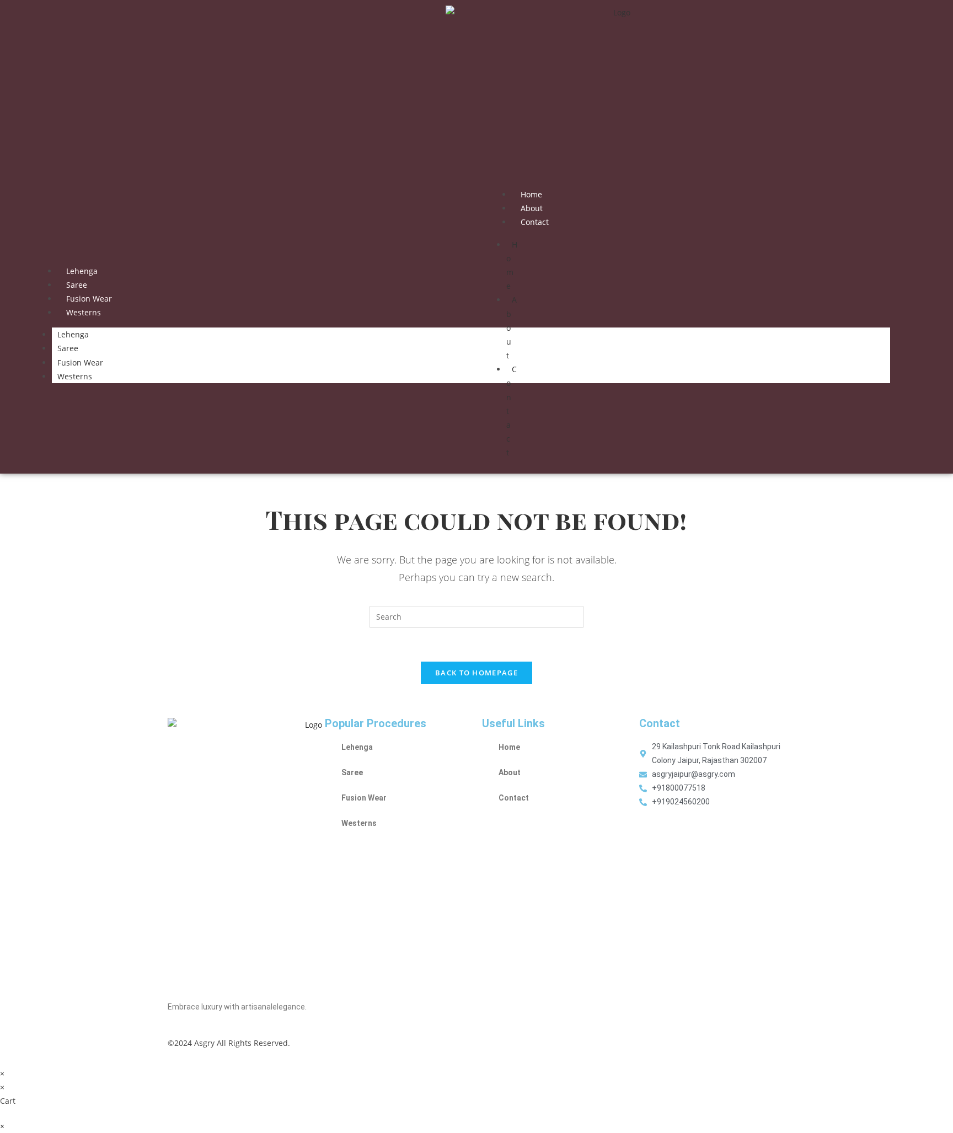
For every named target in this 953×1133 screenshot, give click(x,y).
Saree (67, 348)
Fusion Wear (80, 362)
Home (511, 265)
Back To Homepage (476, 673)
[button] (2, 1126)
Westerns (74, 376)
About (510, 772)
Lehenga (73, 334)
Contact (535, 222)
